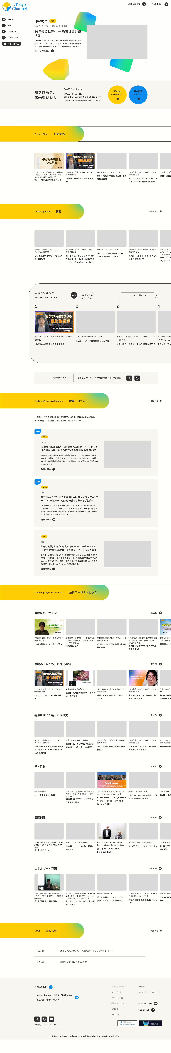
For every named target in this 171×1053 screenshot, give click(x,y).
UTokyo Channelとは (119, 986)
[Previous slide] (29, 41)
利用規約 (37, 1025)
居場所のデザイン (45, 613)
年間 (91, 295)
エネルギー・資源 (45, 868)
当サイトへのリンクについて (149, 992)
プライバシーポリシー (52, 1025)
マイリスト (115, 1014)
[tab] (139, 62)
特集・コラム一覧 (117, 1003)
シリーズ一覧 (116, 992)
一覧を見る (153, 211)
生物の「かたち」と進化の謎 (52, 664)
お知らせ (114, 1009)
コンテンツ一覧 (117, 998)
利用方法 (141, 986)
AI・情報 (39, 766)
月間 (82, 295)
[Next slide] (153, 41)
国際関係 (40, 817)
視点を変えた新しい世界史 (51, 715)
